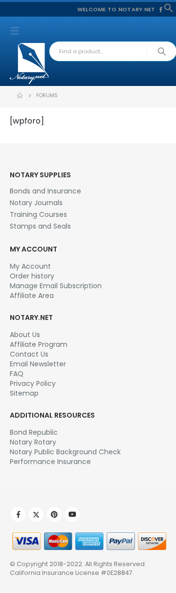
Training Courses (38, 214)
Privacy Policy (33, 383)
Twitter (36, 514)
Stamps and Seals (40, 226)
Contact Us (29, 354)
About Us (25, 334)
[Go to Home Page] (19, 96)
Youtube (72, 514)
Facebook (18, 514)
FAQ (16, 374)
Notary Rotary (33, 442)
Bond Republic (34, 432)
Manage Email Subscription (56, 286)
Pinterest (54, 514)
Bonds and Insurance (45, 191)
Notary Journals (36, 203)
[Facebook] (160, 9)
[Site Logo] (29, 63)
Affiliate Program (38, 344)
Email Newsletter (38, 364)
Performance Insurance (50, 461)
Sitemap (24, 393)
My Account (30, 266)
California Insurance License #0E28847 (71, 573)
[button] (169, 7)
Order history (32, 276)
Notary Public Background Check (65, 452)
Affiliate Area (32, 295)
